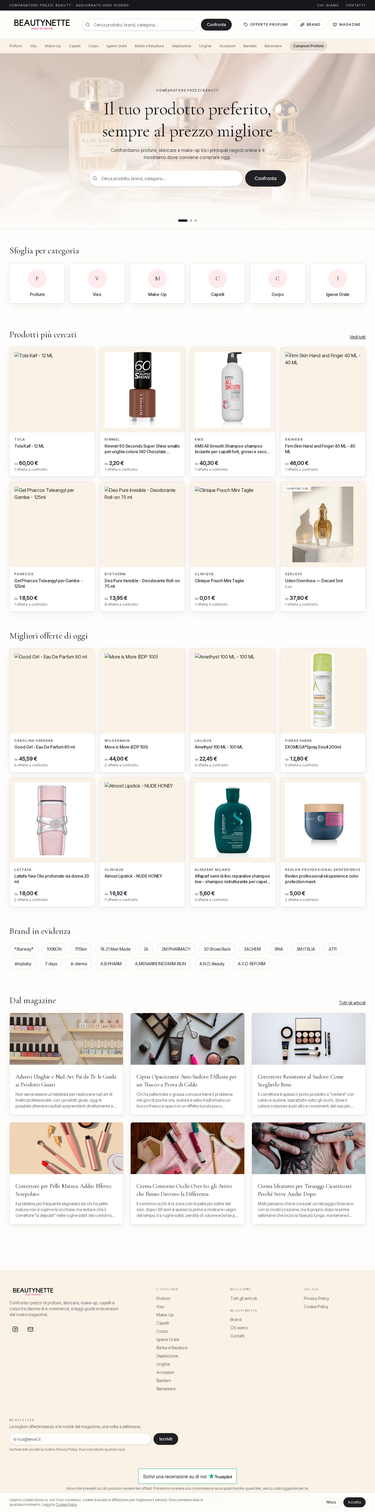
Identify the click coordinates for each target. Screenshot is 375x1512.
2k (146, 949)
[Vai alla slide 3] (196, 220)
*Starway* (23, 949)
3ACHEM (252, 949)
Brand (314, 24)
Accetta (354, 1502)
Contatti (356, 5)
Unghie (205, 46)
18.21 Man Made (115, 949)
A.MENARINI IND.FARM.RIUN (160, 963)
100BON (54, 949)
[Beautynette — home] (42, 24)
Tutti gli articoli (352, 1002)
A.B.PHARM (111, 963)
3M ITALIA (305, 949)
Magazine (350, 24)
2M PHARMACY (176, 949)
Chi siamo (328, 5)
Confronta (216, 24)
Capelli (74, 46)
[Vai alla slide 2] (191, 220)
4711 (332, 949)
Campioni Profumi (308, 46)
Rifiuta (331, 1502)
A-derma (79, 963)
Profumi (15, 46)
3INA (278, 949)
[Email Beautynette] (30, 1329)
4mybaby (22, 963)
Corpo (93, 46)
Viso (33, 46)
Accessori (227, 46)
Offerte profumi (269, 24)
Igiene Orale (117, 46)
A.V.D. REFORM (251, 963)
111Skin (81, 949)
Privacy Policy (316, 1298)
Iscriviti (165, 1438)
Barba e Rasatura (149, 46)
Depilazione (181, 46)
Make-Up (53, 46)
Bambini (249, 46)
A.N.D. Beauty (212, 963)
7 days (51, 963)
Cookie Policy (316, 1306)
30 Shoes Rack (217, 949)
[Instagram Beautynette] (15, 1329)
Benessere (273, 46)
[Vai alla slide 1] (183, 220)
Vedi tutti (358, 336)
